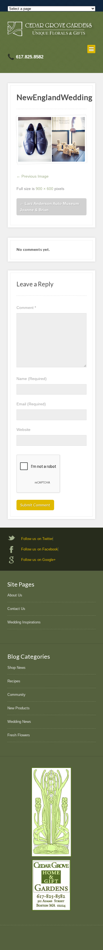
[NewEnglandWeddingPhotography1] (51, 139)
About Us (14, 595)
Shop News (16, 668)
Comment (26, 307)
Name (31, 378)
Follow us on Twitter (37, 539)
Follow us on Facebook (39, 549)
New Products (18, 708)
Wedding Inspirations (24, 622)
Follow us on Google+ (38, 560)
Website (23, 429)
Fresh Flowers (18, 735)
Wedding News (19, 722)
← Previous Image (32, 176)
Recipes (13, 681)
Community (16, 695)
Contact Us (16, 609)
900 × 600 (44, 188)
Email (31, 404)
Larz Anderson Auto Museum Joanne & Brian (49, 206)
